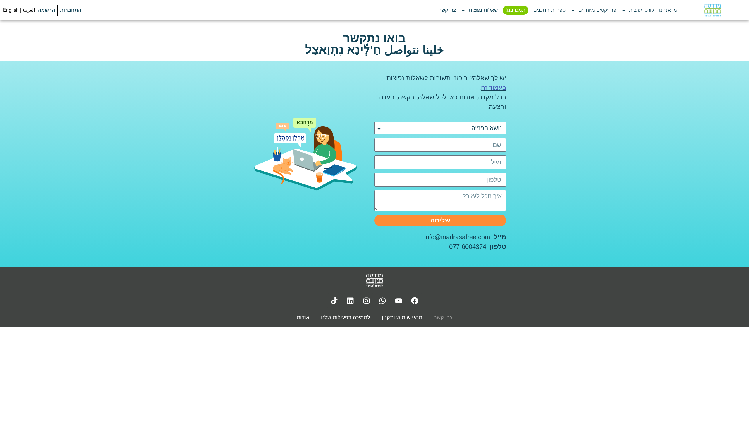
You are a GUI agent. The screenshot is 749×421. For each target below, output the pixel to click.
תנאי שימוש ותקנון (402, 317)
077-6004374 (467, 246)
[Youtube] (398, 300)
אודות (303, 317)
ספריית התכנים (549, 10)
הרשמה (46, 10)
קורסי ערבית (641, 10)
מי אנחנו (668, 10)
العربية (28, 10)
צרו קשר (447, 10)
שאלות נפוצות (483, 10)
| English (12, 10)
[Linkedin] (350, 300)
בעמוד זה (493, 87)
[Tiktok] (334, 300)
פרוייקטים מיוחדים (597, 10)
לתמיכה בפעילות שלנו (345, 317)
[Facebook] (415, 300)
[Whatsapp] (382, 300)
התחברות (70, 10)
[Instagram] (366, 300)
